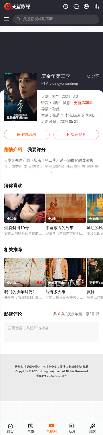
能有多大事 (55, 292)
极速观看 (76, 135)
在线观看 (26, 135)
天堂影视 (20, 366)
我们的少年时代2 (19, 292)
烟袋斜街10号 (16, 228)
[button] (15, 150)
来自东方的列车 (59, 228)
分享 (93, 76)
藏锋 (91, 292)
